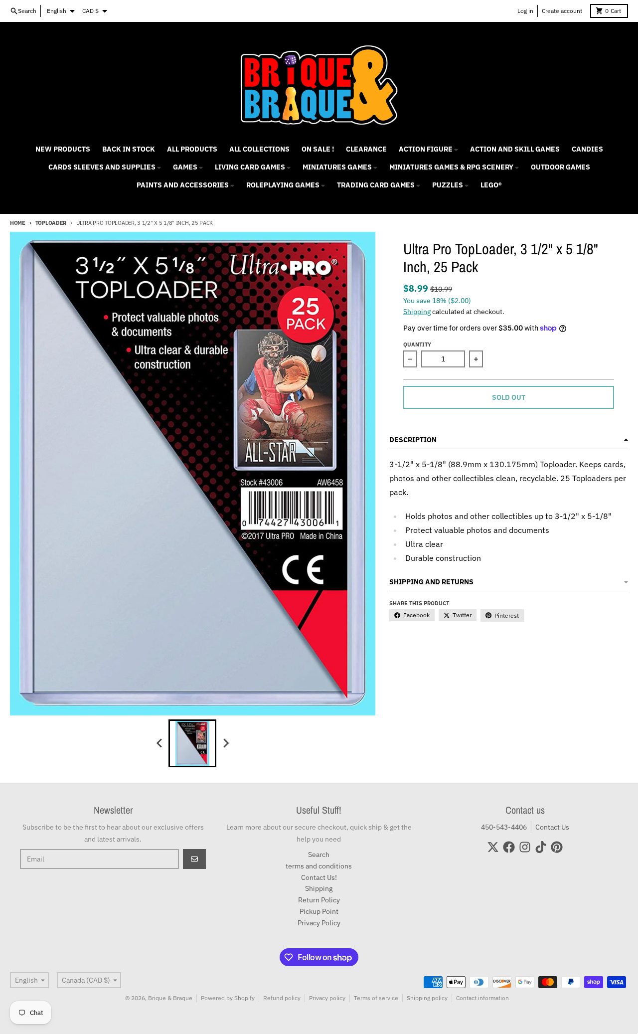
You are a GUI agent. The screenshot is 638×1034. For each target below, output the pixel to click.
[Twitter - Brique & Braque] (493, 847)
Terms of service (376, 998)
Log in (525, 10)
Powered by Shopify (228, 998)
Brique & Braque (170, 998)
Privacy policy (327, 998)
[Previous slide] (159, 743)
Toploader (50, 222)
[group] (192, 743)
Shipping (417, 311)
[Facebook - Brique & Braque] (509, 847)
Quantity (417, 344)
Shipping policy (427, 998)
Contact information (482, 998)
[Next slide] (225, 743)
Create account (562, 10)
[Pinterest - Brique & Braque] (557, 847)
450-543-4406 (504, 827)
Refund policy (282, 998)
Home (17, 222)
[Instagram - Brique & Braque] (525, 847)
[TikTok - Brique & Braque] (541, 847)
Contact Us (552, 827)
